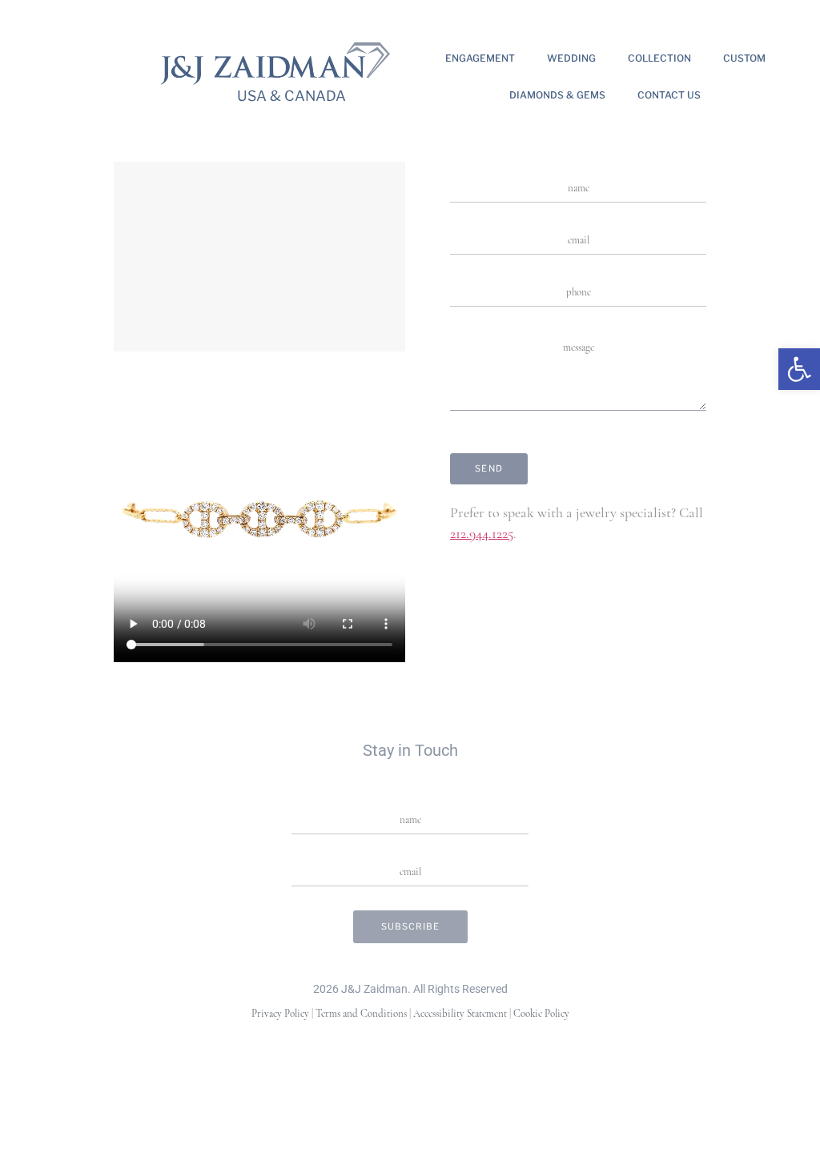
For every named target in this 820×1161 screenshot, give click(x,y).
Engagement (480, 58)
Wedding (571, 58)
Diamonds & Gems (557, 95)
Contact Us (669, 95)
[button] (799, 369)
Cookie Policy (541, 1014)
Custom (744, 58)
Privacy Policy (280, 1014)
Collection (659, 58)
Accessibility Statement (460, 1014)
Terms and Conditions (361, 1014)
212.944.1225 (481, 535)
